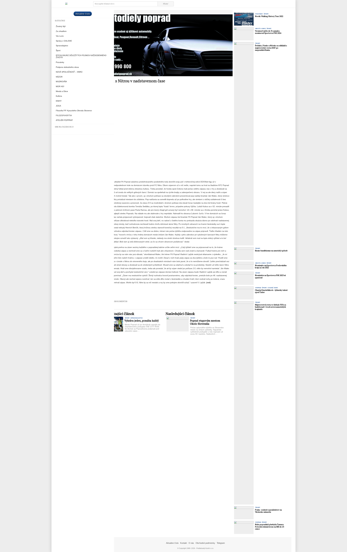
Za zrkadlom (61, 31)
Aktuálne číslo (82, 14)
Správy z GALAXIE (64, 41)
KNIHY (59, 101)
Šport (58, 51)
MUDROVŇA (61, 82)
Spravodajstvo (62, 46)
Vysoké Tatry (273, 287)
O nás (191, 543)
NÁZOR (59, 77)
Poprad (258, 287)
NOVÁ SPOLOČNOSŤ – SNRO (69, 72)
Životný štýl (60, 26)
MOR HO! (60, 86)
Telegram (221, 543)
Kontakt (183, 543)
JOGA (58, 106)
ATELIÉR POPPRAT (64, 120)
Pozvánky (60, 62)
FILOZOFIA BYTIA (64, 115)
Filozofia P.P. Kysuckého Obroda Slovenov (74, 111)
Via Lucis (60, 36)
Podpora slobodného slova (67, 67)
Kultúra (59, 96)
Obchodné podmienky (205, 543)
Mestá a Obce (62, 91)
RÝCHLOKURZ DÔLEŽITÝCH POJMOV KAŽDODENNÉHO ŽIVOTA (81, 56)
